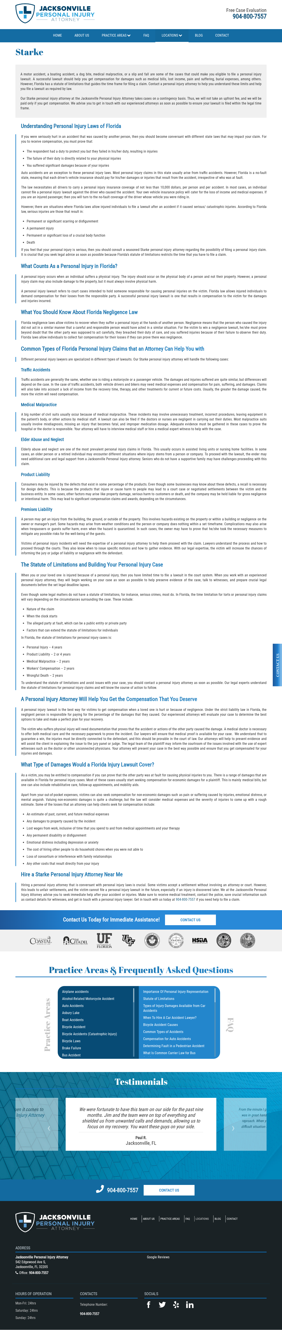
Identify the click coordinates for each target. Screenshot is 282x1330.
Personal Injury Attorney (77, 874)
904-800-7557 (250, 16)
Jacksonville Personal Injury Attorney (41, 1257)
